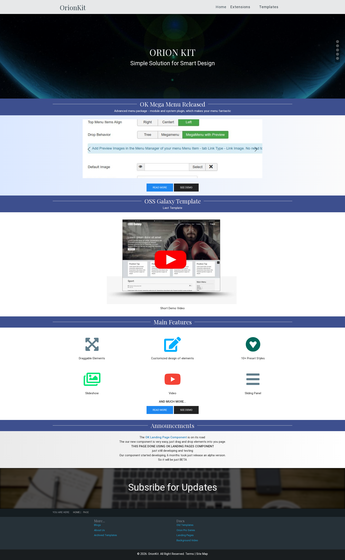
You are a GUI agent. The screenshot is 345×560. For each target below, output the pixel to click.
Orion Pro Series (185, 530)
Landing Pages (185, 535)
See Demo (186, 187)
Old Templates (184, 524)
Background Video (187, 540)
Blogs (97, 524)
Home (221, 7)
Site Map (202, 554)
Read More (160, 187)
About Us (99, 530)
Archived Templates (105, 535)
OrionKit (73, 7)
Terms (189, 554)
